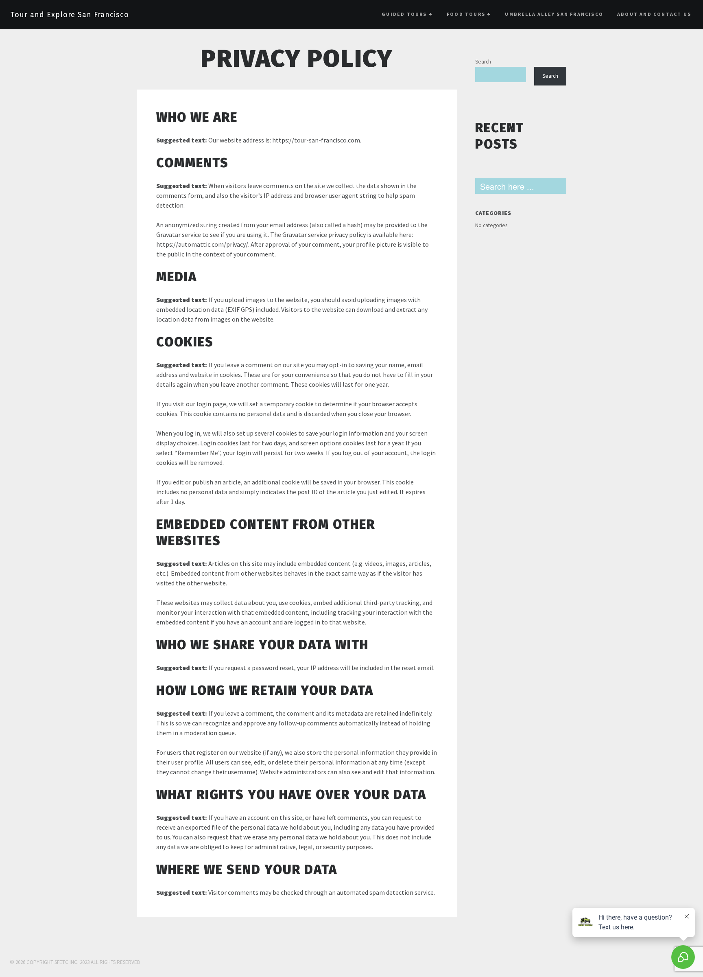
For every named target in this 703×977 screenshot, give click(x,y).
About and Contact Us (654, 14)
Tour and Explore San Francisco (70, 14)
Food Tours (469, 14)
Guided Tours (407, 14)
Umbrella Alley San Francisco (554, 14)
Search (483, 61)
